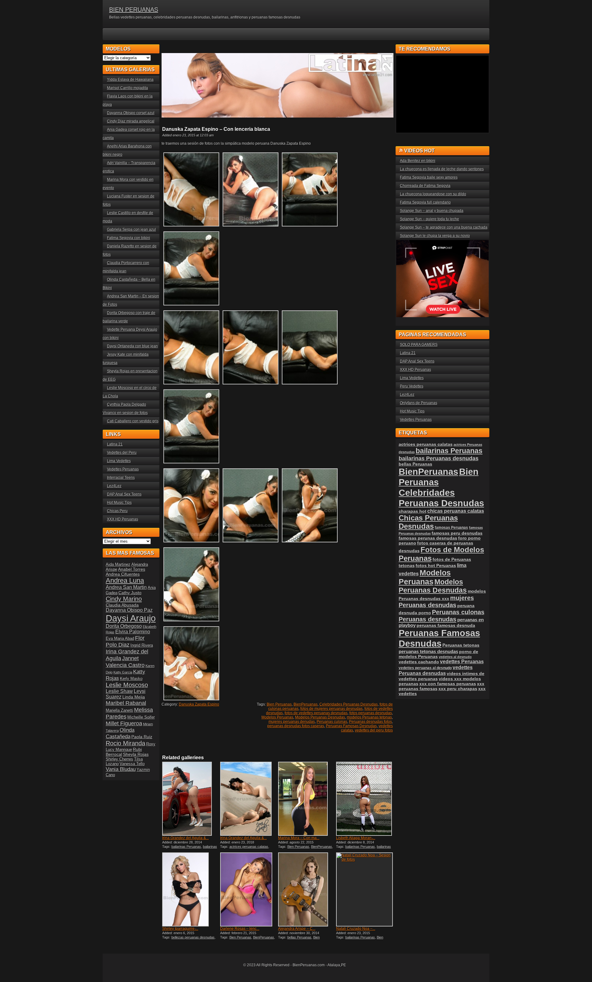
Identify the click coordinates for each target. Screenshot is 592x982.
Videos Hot (419, 150)
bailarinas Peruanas (186, 846)
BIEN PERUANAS (133, 9)
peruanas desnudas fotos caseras (295, 726)
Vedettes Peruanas (123, 469)
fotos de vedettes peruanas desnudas (316, 713)
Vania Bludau (121, 769)
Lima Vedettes (119, 461)
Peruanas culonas (332, 721)
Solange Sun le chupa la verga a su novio (435, 236)
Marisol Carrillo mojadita (127, 88)
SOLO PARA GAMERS (419, 344)
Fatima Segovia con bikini (128, 238)
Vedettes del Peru (122, 452)
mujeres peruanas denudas (292, 721)
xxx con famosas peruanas (447, 683)
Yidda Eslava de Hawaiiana (130, 79)
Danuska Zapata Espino (199, 704)
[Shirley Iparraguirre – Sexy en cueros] (190, 889)
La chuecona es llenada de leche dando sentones (442, 169)
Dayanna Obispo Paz (129, 610)
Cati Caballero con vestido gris (132, 421)
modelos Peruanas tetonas (369, 717)
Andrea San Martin (126, 587)
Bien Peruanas (279, 704)
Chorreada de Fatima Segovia (425, 186)
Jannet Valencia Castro (125, 661)
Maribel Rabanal (126, 703)
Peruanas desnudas (427, 619)
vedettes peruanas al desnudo (425, 668)
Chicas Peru (117, 511)
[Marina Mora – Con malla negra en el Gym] (306, 799)
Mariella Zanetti (119, 710)
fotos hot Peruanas (436, 565)
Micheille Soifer (141, 717)
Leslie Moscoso (127, 685)
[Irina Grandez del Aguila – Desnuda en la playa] (248, 799)
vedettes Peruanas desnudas (436, 670)
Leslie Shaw (119, 691)
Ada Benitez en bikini (417, 161)
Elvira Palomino (132, 631)
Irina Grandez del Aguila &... (185, 838)
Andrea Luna (125, 580)
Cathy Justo (130, 592)
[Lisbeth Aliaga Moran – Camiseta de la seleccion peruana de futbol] (364, 799)
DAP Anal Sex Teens (124, 494)
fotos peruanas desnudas (370, 713)
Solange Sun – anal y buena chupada (431, 211)
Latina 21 (115, 444)
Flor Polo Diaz (125, 641)
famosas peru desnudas (457, 533)
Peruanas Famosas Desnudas (351, 726)
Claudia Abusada (122, 605)
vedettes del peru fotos (374, 730)
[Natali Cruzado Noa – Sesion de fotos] (364, 889)
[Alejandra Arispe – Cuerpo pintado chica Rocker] (306, 889)
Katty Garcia (122, 672)
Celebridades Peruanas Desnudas (348, 704)
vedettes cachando (419, 661)
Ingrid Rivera (141, 645)
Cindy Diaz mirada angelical (130, 121)
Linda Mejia (133, 696)
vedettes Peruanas (462, 661)
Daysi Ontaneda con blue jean (132, 346)
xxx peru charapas (457, 688)
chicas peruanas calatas (455, 511)
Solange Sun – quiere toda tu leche (429, 219)
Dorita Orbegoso (124, 626)
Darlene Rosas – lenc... (239, 928)
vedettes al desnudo (455, 657)
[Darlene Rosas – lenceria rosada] (248, 889)
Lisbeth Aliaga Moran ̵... (355, 838)
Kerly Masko (131, 678)
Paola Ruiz (141, 736)
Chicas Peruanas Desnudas (428, 522)
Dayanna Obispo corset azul (130, 113)
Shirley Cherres (119, 759)
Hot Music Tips (119, 502)
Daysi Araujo (131, 618)
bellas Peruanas (299, 937)
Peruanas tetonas (460, 645)
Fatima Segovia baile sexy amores (429, 177)
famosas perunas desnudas (428, 538)
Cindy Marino (124, 598)
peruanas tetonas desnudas (428, 651)
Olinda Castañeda (120, 733)
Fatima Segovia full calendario (425, 202)
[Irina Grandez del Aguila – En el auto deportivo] (190, 799)
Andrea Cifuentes (123, 574)
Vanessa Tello (132, 763)
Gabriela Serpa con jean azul (131, 229)
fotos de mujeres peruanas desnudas (331, 708)
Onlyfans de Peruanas (418, 403)
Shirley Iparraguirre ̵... (180, 928)
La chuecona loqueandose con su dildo (433, 194)
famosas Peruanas (451, 527)
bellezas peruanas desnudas (193, 937)
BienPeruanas (306, 704)
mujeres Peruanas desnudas (436, 601)
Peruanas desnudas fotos (370, 721)
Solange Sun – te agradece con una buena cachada (443, 227)
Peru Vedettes (411, 386)
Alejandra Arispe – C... (296, 928)
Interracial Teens (121, 477)
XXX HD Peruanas (122, 519)
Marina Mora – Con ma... (298, 838)
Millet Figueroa (124, 723)
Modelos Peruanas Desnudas (320, 717)
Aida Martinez (118, 564)
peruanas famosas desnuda (446, 625)
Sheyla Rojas (136, 754)
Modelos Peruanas (277, 717)
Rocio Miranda (125, 743)
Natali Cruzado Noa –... (355, 928)
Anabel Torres (131, 569)
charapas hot (412, 511)
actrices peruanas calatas (248, 846)
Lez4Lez (114, 486)
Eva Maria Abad (120, 638)
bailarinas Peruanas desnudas (189, 848)
